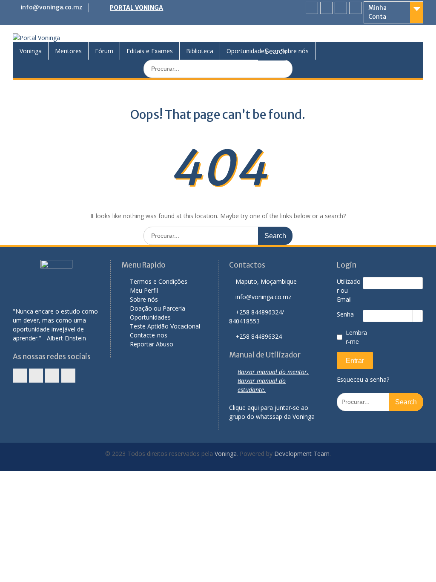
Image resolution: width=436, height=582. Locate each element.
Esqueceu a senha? (363, 379)
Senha (345, 314)
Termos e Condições (158, 281)
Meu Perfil (144, 290)
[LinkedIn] (326, 8)
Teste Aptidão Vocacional (165, 326)
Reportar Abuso (151, 344)
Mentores (68, 51)
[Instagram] (341, 8)
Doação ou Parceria (157, 308)
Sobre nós (295, 51)
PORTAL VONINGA (136, 8)
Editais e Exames (149, 51)
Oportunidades (247, 51)
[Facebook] (312, 8)
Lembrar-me (356, 337)
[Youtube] (355, 8)
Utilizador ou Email (349, 290)
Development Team (302, 453)
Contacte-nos (148, 335)
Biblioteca (199, 51)
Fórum (104, 51)
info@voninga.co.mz (51, 7)
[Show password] (417, 316)
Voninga (31, 51)
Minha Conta (377, 12)
